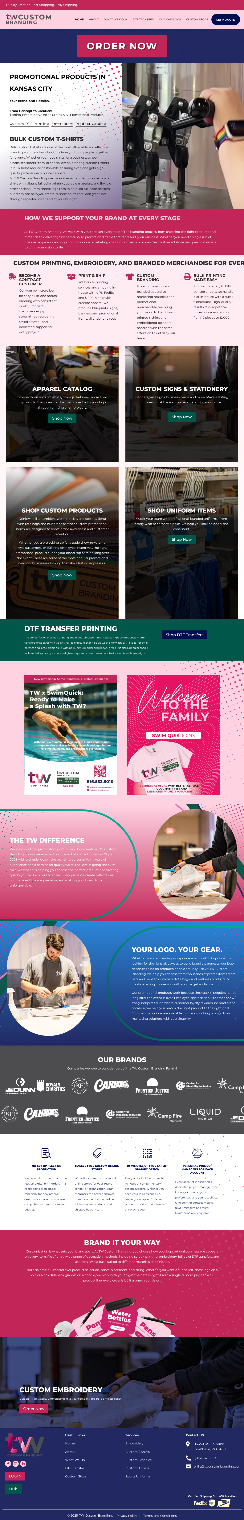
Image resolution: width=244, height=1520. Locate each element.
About (94, 19)
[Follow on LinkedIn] (23, 1464)
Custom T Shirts (137, 1452)
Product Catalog (91, 124)
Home (79, 19)
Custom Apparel (137, 1468)
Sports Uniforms (137, 1476)
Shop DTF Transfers (184, 635)
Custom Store (197, 19)
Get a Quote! (225, 19)
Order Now (33, 1408)
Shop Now (62, 418)
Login (15, 1476)
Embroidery (62, 124)
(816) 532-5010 (205, 1458)
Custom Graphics (138, 1460)
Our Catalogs (170, 19)
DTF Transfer (143, 19)
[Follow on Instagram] (16, 1464)
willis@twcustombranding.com (218, 1466)
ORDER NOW (122, 46)
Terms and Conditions (160, 1516)
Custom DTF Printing (29, 124)
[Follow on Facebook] (8, 1464)
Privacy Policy (126, 1516)
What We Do (114, 19)
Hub (13, 1489)
